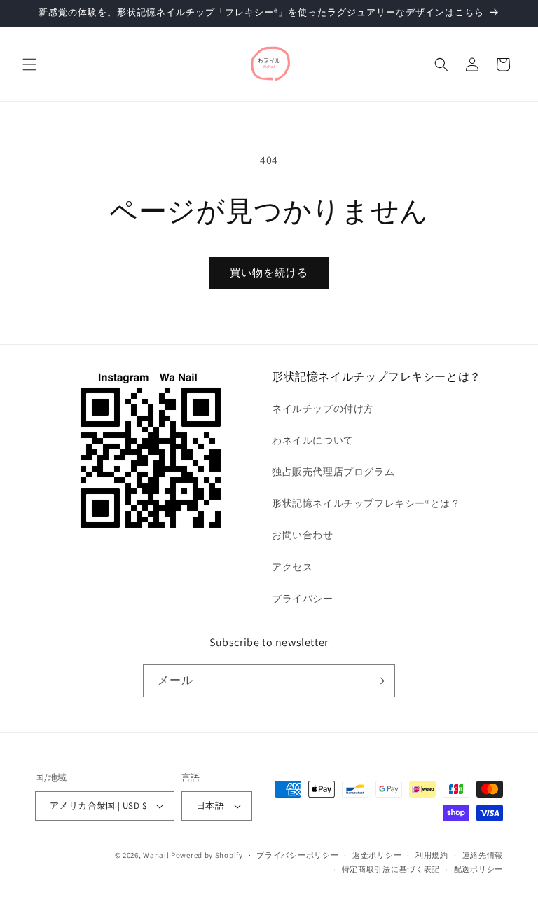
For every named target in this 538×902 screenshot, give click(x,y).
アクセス (292, 567)
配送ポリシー (478, 869)
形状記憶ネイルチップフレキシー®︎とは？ (366, 503)
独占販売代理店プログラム (333, 471)
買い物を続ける (269, 272)
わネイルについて (313, 440)
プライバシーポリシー (297, 855)
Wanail (156, 855)
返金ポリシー (376, 855)
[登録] (379, 680)
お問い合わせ (302, 534)
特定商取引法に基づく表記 (391, 869)
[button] (29, 64)
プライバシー (302, 598)
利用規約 (431, 855)
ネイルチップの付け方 (323, 408)
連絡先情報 (483, 855)
